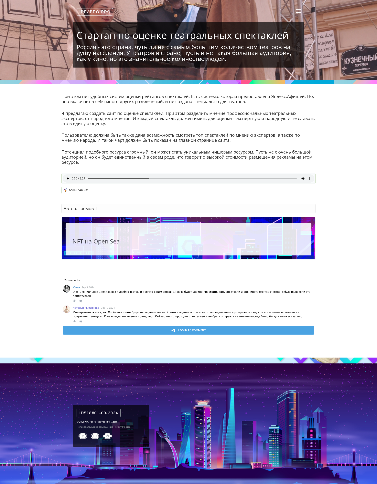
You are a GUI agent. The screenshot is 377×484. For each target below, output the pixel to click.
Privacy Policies (122, 426)
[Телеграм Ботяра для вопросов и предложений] (107, 435)
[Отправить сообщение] (95, 435)
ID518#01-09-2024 (98, 413)
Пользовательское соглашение (95, 426)
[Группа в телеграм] (82, 435)
